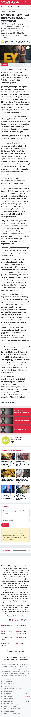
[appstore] (10, 652)
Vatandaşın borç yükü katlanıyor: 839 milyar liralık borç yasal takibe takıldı (22, 464)
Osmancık (21, 7)
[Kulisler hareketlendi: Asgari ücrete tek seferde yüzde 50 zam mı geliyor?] (23, 472)
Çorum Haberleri (8, 685)
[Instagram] (15, 620)
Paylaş (5, 64)
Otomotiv (6, 705)
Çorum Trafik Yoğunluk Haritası (21, 632)
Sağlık (5, 706)
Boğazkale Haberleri (9, 683)
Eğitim (20, 688)
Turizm (5, 710)
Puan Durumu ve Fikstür (7, 638)
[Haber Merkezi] (5, 440)
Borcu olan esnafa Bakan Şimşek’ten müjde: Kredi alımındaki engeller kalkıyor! (8, 496)
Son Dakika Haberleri (5, 644)
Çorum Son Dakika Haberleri (11, 686)
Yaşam (5, 713)
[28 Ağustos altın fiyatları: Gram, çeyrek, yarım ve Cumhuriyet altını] (8, 472)
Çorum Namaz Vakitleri (6, 632)
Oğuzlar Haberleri (8, 700)
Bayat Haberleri (8, 681)
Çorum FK (6, 659)
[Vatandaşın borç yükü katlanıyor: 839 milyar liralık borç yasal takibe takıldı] (23, 456)
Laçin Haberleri (8, 696)
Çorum (3, 7)
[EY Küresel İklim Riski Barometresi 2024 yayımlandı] (15, 54)
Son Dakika (12, 7)
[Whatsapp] (25, 620)
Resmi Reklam (23, 659)
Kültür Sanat (7, 695)
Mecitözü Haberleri (8, 698)
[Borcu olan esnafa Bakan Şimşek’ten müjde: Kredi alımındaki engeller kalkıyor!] (8, 489)
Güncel (15, 690)
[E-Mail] (12, 442)
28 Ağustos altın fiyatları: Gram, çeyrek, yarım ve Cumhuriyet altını (7, 480)
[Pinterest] (12, 620)
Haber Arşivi (21, 643)
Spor (5, 708)
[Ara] (26, 2)
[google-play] (20, 652)
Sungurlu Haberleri (16, 708)
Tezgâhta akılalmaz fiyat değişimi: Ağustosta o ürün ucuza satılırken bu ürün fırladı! (22, 496)
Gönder (5, 525)
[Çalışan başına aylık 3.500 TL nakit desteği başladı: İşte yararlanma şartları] (8, 456)
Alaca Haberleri (8, 680)
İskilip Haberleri (8, 691)
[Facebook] (6, 620)
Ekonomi (12, 11)
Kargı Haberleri (8, 693)
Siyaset (14, 706)
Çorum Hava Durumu (21, 626)
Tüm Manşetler (22, 637)
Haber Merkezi (16, 439)
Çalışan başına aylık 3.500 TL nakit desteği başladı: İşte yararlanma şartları (7, 464)
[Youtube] (21, 620)
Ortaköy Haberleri (8, 701)
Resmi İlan (14, 659)
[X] (9, 620)
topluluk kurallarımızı (18, 531)
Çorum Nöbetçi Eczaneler (6, 626)
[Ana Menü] (28, 2)
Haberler (4, 11)
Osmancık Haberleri (9, 703)
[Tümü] (29, 550)
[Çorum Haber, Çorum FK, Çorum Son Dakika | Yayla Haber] (10, 2)
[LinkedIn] (18, 620)
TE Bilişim (27, 696)
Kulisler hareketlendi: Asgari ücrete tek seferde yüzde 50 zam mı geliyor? (22, 480)
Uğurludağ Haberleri (9, 711)
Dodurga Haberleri (9, 688)
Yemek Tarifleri (16, 713)
